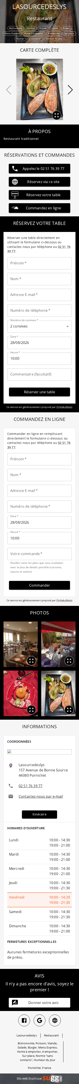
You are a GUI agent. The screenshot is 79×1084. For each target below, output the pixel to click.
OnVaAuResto (64, 407)
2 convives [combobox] (19, 326)
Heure (15, 352)
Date (14, 336)
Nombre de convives (24, 320)
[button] (31, 660)
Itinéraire (39, 814)
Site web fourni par (30, 1078)
